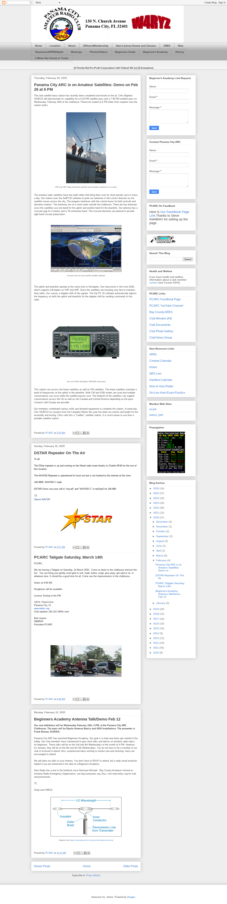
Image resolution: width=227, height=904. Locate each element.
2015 (156, 628)
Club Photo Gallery (161, 331)
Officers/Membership (95, 45)
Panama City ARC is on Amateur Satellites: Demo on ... (169, 567)
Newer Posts (42, 866)
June (159, 545)
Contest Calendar (160, 360)
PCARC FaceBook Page (165, 299)
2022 (156, 507)
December (162, 521)
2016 (156, 623)
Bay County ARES (161, 312)
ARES (167, 45)
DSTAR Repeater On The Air (59, 453)
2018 (156, 613)
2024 (156, 498)
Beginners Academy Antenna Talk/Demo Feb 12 (77, 719)
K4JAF (153, 409)
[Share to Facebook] (84, 433)
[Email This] (74, 433)
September (162, 536)
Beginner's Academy (155, 51)
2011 (156, 647)
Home (38, 45)
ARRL (153, 354)
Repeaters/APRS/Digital (49, 51)
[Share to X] (81, 433)
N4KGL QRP (156, 415)
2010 (156, 652)
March (160, 555)
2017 (156, 618)
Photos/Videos (98, 51)
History (179, 51)
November (162, 526)
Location (55, 45)
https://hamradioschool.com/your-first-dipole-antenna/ (91, 840)
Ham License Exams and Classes (136, 45)
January (161, 603)
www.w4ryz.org (41, 608)
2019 (156, 609)
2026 (156, 488)
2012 (156, 642)
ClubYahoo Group (160, 337)
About (72, 45)
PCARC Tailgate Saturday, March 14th (68, 557)
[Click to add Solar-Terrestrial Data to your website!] (171, 472)
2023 (156, 503)
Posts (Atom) (93, 875)
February (161, 560)
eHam (153, 367)
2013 (156, 638)
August (160, 541)
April (159, 550)
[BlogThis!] (77, 433)
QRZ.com (155, 373)
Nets (180, 45)
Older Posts (130, 866)
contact (153, 282)
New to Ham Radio (161, 386)
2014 (156, 633)
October (161, 531)
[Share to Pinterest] (88, 433)
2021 (156, 512)
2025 (156, 493)
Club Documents (159, 324)
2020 (156, 517)
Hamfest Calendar (160, 379)
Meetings (76, 51)
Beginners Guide (125, 51)
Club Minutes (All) (160, 318)
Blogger (131, 897)
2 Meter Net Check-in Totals (51, 58)
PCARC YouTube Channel (166, 305)
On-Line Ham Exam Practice (167, 392)
